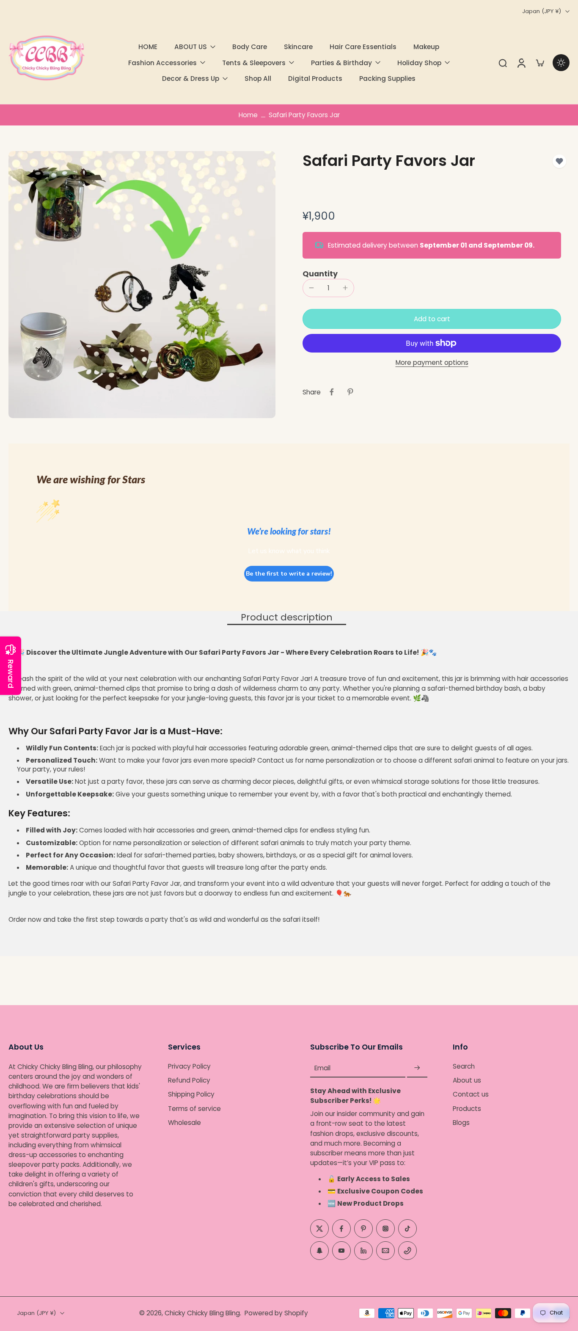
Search (464, 1066)
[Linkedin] (363, 1250)
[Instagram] (385, 1228)
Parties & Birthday (341, 62)
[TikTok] (407, 1228)
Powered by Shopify (276, 1313)
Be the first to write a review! (289, 574)
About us (467, 1080)
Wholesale (184, 1122)
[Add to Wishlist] (559, 161)
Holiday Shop (419, 62)
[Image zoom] (141, 284)
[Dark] (561, 62)
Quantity (320, 274)
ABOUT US (190, 46)
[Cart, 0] (540, 63)
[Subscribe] (417, 1067)
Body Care (249, 46)
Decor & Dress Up (190, 78)
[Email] (385, 1250)
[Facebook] (341, 1228)
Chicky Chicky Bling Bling (202, 1313)
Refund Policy (189, 1080)
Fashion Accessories (162, 62)
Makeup (426, 46)
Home (248, 114)
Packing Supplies (387, 78)
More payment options (432, 363)
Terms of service (194, 1108)
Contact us (471, 1094)
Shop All (258, 78)
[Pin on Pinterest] (350, 392)
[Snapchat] (319, 1250)
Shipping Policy (191, 1094)
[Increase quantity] (345, 287)
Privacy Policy (189, 1066)
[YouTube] (341, 1250)
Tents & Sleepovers (254, 62)
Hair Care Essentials (363, 46)
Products (467, 1108)
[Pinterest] (363, 1228)
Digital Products (315, 78)
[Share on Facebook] (331, 392)
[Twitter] (319, 1228)
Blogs (461, 1122)
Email (322, 1068)
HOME (147, 46)
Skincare (298, 46)
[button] (432, 319)
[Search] (502, 62)
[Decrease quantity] (311, 287)
